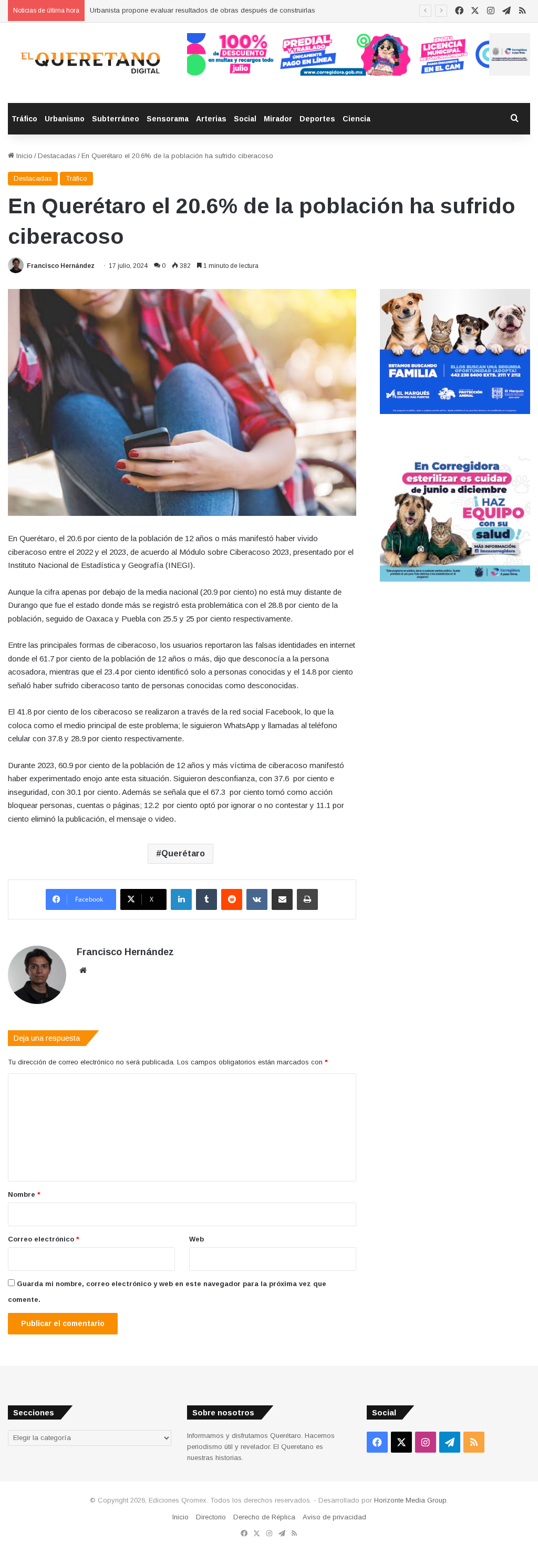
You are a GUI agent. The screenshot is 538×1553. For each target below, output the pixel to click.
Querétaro (183, 853)
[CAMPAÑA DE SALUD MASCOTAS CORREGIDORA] (455, 579)
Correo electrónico (43, 1239)
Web (196, 1239)
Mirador (278, 119)
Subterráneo (115, 119)
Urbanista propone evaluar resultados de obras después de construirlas (202, 10)
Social (245, 119)
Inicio (23, 156)
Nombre (24, 1194)
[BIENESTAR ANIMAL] (455, 412)
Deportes (317, 119)
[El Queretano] (89, 63)
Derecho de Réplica (264, 1517)
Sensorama (168, 119)
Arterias (211, 119)
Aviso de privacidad (334, 1517)
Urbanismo (65, 119)
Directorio (211, 1517)
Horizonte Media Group (410, 1500)
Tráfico (24, 119)
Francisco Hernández (61, 266)
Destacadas (57, 156)
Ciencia (356, 119)
